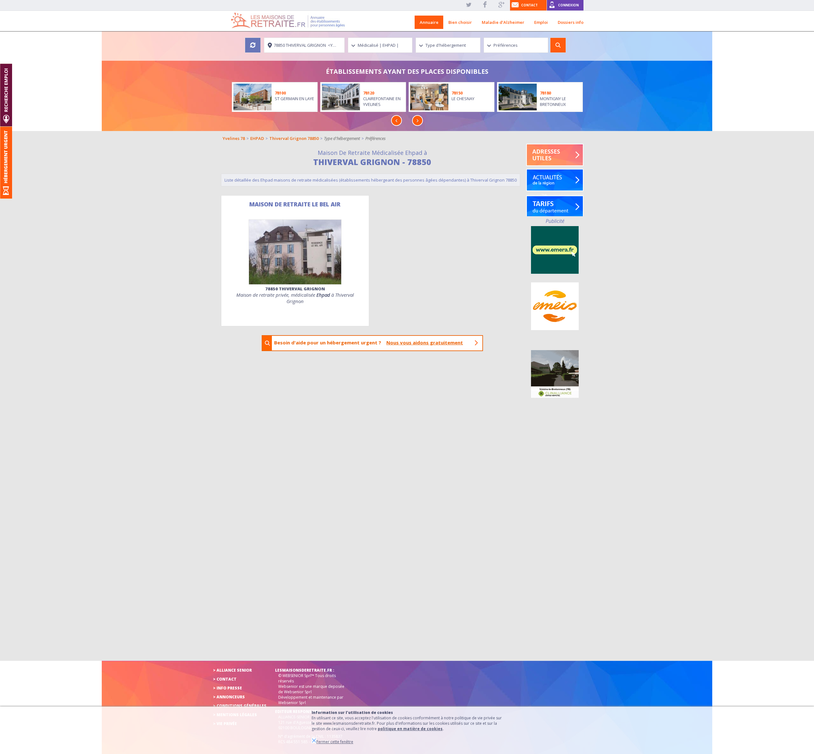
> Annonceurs (229, 697)
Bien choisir (460, 22)
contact (529, 5)
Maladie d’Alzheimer (503, 22)
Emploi (541, 22)
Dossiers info (570, 22)
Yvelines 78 (234, 138)
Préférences (375, 138)
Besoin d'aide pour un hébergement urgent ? (368, 342)
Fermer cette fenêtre (334, 741)
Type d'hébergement (342, 138)
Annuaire (429, 22)
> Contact (225, 679)
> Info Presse (227, 688)
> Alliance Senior (232, 670)
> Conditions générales (239, 706)
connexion (568, 5)
